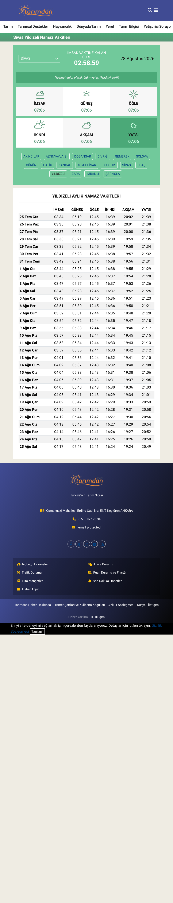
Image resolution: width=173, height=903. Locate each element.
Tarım (8, 26)
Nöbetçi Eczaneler (35, 564)
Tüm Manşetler (32, 581)
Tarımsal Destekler (33, 26)
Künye (141, 605)
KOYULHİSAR (86, 165)
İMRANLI (92, 174)
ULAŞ (141, 165)
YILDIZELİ (58, 174)
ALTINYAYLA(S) (57, 156)
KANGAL (65, 165)
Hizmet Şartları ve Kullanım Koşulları (79, 605)
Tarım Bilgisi (129, 26)
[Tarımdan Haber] (35, 10)
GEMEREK (122, 156)
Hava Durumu (103, 564)
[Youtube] (94, 544)
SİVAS (126, 165)
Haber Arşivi (30, 589)
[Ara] (150, 10)
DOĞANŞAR (82, 156)
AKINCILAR (31, 156)
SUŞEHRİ (109, 165)
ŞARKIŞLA (112, 174)
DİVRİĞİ (102, 156)
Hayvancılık (62, 26)
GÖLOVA (142, 156)
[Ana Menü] (156, 10)
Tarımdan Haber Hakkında (32, 605)
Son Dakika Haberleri (108, 581)
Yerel (110, 26)
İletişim (153, 605)
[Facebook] (71, 544)
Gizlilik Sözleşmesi (121, 605)
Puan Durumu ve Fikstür (110, 572)
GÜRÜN (31, 165)
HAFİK (47, 165)
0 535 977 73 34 (89, 519)
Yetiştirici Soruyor (158, 26)
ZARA (76, 174)
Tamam (37, 631)
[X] (78, 544)
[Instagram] (86, 544)
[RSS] (102, 544)
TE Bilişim (97, 617)
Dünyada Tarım (89, 26)
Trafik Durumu (32, 572)
